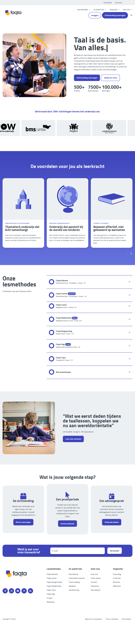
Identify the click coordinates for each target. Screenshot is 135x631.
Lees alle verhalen (73, 438)
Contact (94, 582)
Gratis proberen (67, 523)
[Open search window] (131, 15)
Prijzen (50, 598)
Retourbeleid (126, 619)
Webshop (50, 601)
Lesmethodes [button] (82, 9)
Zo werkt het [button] (98, 9)
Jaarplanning (74, 590)
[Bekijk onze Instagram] (11, 590)
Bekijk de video (110, 77)
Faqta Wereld (52, 574)
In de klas (117, 578)
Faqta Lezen (52, 578)
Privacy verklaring (112, 619)
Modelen (72, 586)
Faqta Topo (51, 590)
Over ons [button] (126, 9)
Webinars (117, 586)
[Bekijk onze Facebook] (5, 590)
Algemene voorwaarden (93, 619)
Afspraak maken (112, 522)
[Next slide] (131, 253)
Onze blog (117, 574)
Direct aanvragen (23, 522)
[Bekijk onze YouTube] (17, 590)
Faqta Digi (51, 593)
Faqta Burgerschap (54, 582)
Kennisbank (108, 2)
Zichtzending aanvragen (115, 15)
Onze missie (96, 578)
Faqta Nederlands (54, 586)
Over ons (94, 574)
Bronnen (116, 582)
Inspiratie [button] (113, 9)
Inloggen (95, 15)
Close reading (74, 582)
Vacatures (118, 2)
